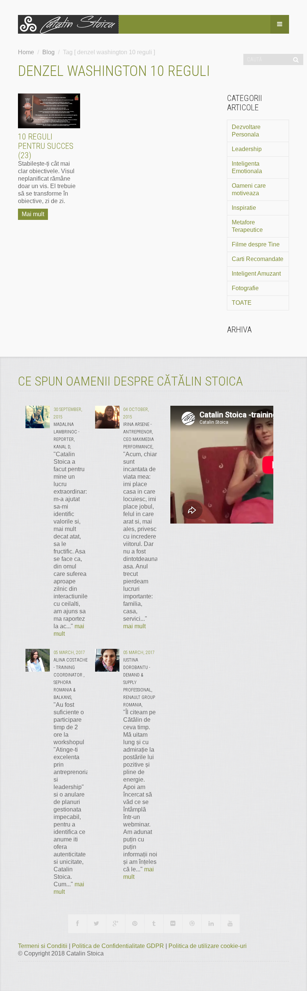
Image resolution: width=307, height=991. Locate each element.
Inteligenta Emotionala (247, 167)
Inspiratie (244, 208)
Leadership (247, 149)
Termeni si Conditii (43, 946)
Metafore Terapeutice (247, 226)
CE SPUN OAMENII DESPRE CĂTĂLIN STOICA (130, 381)
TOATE (242, 303)
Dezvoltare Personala (246, 131)
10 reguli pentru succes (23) (45, 146)
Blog (48, 52)
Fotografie (245, 288)
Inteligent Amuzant (256, 273)
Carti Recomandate (257, 259)
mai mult (134, 626)
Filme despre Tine (256, 244)
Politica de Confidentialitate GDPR (118, 946)
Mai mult (33, 214)
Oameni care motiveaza (249, 189)
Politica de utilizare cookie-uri (207, 946)
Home (26, 52)
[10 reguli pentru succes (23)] (49, 110)
